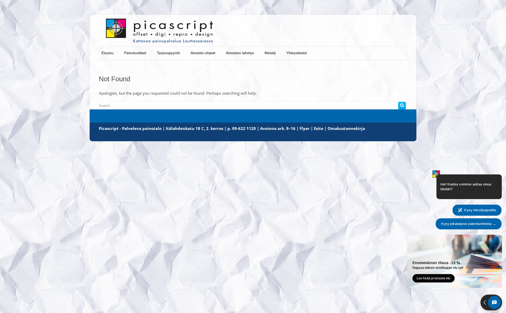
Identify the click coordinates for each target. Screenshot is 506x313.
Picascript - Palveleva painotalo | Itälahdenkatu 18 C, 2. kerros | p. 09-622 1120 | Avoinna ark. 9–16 (197, 128)
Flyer (305, 128)
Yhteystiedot (296, 53)
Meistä (270, 53)
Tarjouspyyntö (168, 53)
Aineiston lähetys (240, 53)
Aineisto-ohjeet (203, 53)
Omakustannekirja (346, 128)
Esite (318, 128)
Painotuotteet (135, 53)
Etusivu (107, 53)
